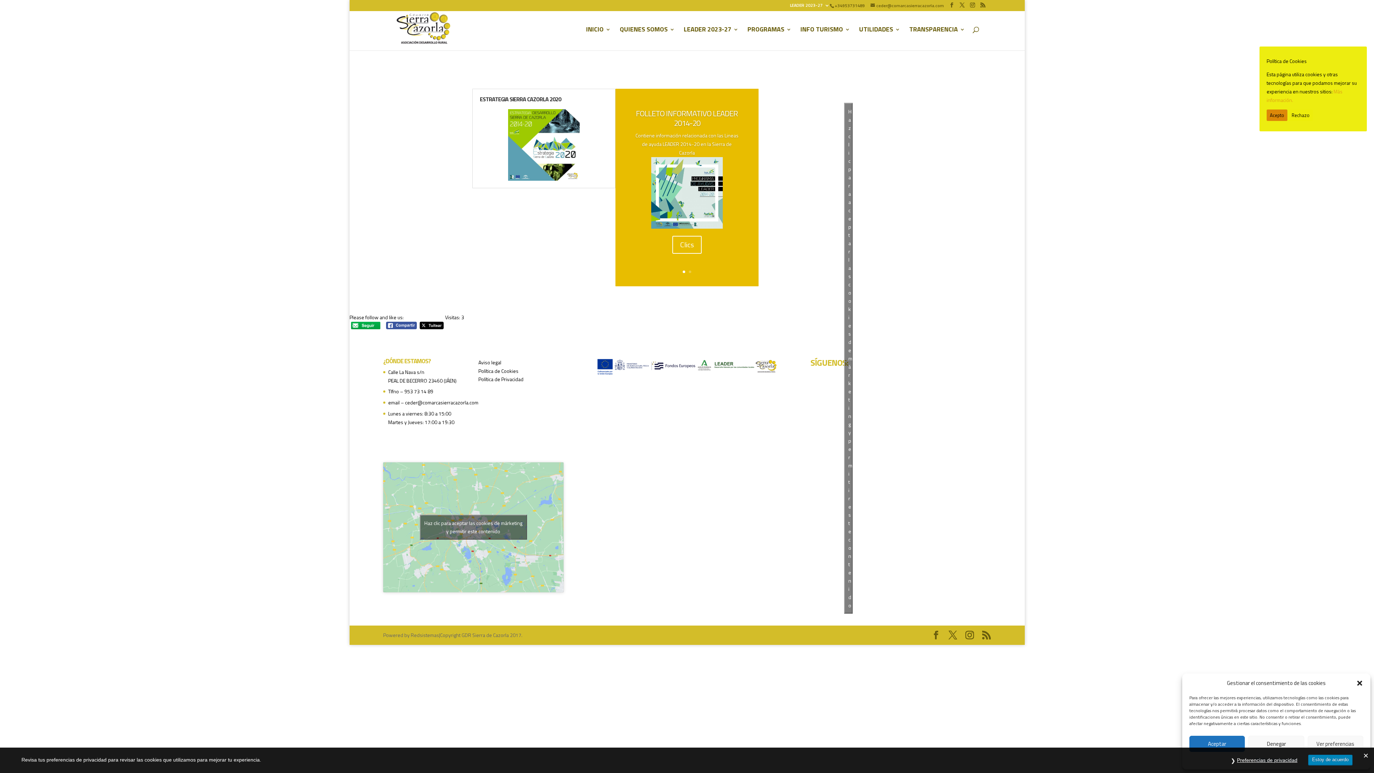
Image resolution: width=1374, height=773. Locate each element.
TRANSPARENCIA (933, 30)
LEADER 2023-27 (806, 6)
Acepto (1277, 115)
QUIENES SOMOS (644, 30)
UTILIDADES (876, 30)
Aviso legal (489, 362)
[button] (1359, 683)
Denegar (1276, 744)
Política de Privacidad (500, 379)
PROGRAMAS (765, 30)
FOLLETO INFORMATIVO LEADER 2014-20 (687, 118)
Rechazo (1301, 115)
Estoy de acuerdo (1330, 759)
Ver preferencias (1335, 744)
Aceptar (1217, 744)
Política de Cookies (498, 371)
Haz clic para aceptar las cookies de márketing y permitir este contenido (473, 527)
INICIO (595, 30)
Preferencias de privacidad (1267, 760)
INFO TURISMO (821, 30)
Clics (687, 244)
